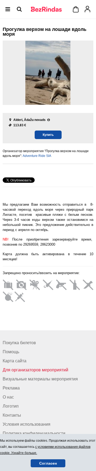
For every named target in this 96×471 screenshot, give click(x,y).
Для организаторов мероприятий (35, 370)
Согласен (48, 463)
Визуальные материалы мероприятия (40, 379)
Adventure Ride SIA (37, 156)
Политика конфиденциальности (34, 433)
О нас (8, 397)
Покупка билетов (19, 342)
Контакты (12, 415)
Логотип (11, 406)
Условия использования (26, 424)
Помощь (11, 352)
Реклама (11, 388)
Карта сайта (14, 361)
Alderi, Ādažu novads (29, 120)
